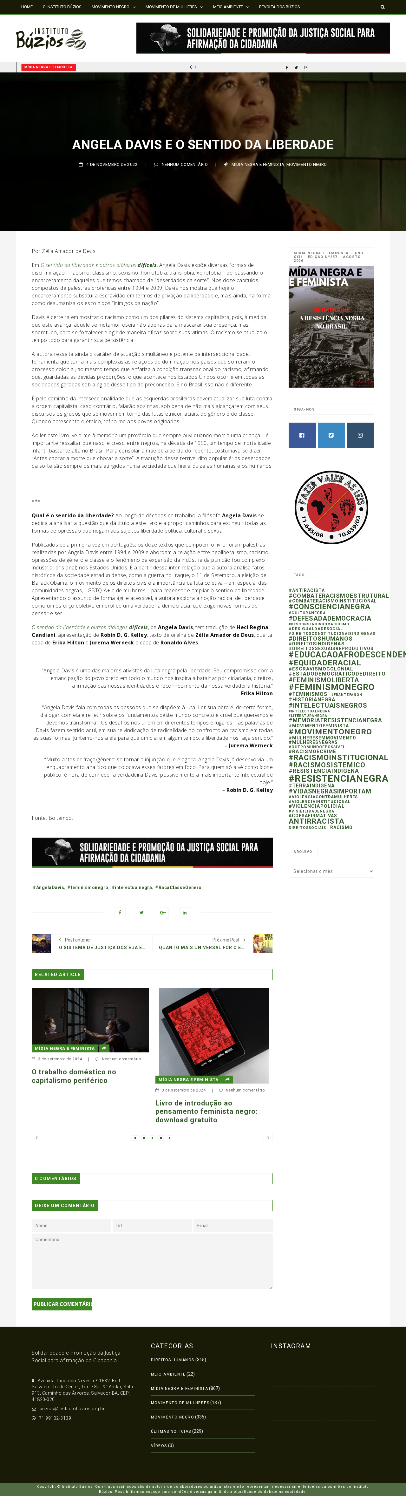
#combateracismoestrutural (339, 595)
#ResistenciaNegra (339, 778)
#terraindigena (312, 786)
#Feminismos (308, 694)
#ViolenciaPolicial (317, 806)
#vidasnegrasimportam (330, 791)
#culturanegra (307, 613)
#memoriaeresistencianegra (335, 720)
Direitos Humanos (172, 1360)
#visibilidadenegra (311, 811)
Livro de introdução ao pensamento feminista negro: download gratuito (206, 1111)
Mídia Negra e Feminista (48, 67)
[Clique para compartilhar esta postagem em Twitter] (141, 912)
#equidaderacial (325, 662)
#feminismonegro (87, 887)
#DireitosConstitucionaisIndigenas (332, 633)
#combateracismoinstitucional (333, 600)
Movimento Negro (306, 164)
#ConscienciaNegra (329, 606)
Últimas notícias (171, 1431)
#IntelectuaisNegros (328, 705)
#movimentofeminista (319, 725)
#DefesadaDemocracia (330, 618)
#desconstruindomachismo (319, 624)
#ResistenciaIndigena (324, 771)
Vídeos (159, 1446)
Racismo (341, 827)
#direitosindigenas (317, 644)
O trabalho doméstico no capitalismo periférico (74, 1076)
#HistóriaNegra (312, 700)
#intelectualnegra (132, 887)
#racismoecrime (312, 751)
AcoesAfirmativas (313, 815)
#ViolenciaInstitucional (319, 801)
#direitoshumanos (321, 638)
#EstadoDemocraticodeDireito (337, 674)
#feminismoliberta (324, 680)
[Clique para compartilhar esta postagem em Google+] (163, 912)
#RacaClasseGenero (178, 887)
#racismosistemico (327, 765)
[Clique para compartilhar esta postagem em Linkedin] (184, 912)
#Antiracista (307, 590)
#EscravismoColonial (321, 669)
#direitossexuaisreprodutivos (331, 648)
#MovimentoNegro (330, 731)
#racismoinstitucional (339, 757)
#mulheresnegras (313, 742)
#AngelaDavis (48, 887)
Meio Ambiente (168, 1374)
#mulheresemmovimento (322, 737)
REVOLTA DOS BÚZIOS (279, 6)
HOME (27, 6)
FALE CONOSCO (35, 20)
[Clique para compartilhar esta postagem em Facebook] (120, 912)
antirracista (316, 821)
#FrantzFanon (346, 695)
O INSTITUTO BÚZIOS (62, 6)
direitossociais (307, 828)
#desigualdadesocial (316, 628)
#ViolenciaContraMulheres (323, 796)
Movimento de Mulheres (180, 1403)
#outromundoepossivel (317, 747)
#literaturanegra (308, 716)
